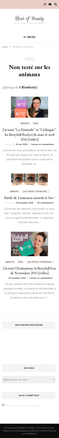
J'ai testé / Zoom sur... (36, 191)
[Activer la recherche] (55, 4)
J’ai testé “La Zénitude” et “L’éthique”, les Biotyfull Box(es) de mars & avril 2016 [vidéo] (29, 134)
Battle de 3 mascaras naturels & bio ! (29, 197)
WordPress (31, 433)
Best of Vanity (29, 18)
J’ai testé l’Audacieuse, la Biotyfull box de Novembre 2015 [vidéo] (29, 271)
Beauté (25, 123)
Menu (31, 37)
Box (36, 123)
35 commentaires (45, 203)
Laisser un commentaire (42, 144)
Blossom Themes (39, 430)
